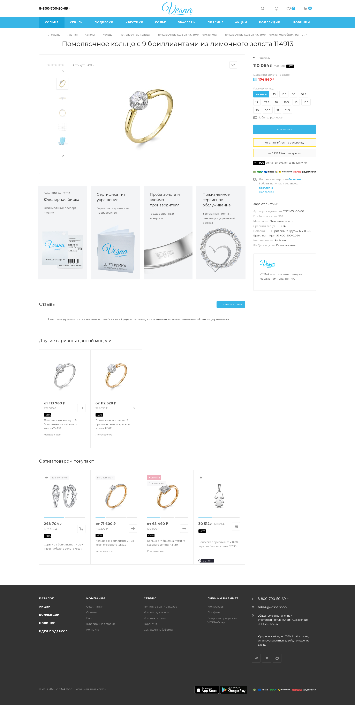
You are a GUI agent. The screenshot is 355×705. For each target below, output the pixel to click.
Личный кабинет (222, 598)
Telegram (266, 658)
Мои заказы (215, 606)
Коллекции (49, 614)
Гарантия (150, 623)
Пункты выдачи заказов (160, 606)
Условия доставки (156, 612)
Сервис (150, 598)
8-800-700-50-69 (53, 8)
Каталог (46, 598)
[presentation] (63, 71)
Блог (89, 618)
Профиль (213, 612)
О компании (95, 606)
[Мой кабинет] (276, 9)
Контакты (92, 629)
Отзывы (91, 612)
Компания (95, 598)
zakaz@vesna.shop (272, 607)
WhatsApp (277, 658)
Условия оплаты (155, 618)
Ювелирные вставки (100, 623)
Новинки (47, 623)
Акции (45, 606)
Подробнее (266, 191)
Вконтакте (256, 658)
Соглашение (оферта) (159, 629)
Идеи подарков (53, 631)
